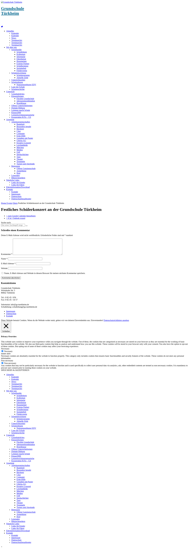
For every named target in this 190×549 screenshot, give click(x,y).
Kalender (15, 33)
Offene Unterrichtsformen (21, 105)
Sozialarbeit (21, 68)
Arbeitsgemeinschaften (20, 122)
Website (4, 268)
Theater (20, 159)
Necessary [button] (5, 349)
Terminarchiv (16, 40)
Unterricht (10, 91)
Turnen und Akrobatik (26, 164)
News (13, 38)
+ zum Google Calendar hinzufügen (21, 216)
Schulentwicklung (18, 73)
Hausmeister (22, 61)
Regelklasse (21, 103)
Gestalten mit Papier (25, 138)
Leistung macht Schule (20, 110)
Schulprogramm (23, 75)
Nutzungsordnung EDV (26, 84)
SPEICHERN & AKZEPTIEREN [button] (15, 370)
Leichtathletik (22, 145)
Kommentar (6, 254)
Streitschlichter (23, 154)
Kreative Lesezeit (24, 143)
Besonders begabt (24, 126)
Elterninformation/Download (18, 187)
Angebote (10, 119)
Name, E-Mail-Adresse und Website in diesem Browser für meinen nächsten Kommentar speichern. (44, 273)
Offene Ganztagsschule (26, 168)
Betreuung (15, 166)
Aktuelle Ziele (22, 78)
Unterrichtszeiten (18, 80)
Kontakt (9, 189)
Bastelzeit (20, 124)
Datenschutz (16, 196)
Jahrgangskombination (26, 101)
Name (4, 259)
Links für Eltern (17, 185)
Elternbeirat (21, 59)
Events (9, 203)
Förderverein (22, 71)
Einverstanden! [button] (97, 320)
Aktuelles (10, 31)
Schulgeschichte (18, 89)
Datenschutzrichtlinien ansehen (116, 320)
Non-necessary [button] (7, 360)
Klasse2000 (16, 112)
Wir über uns (11, 47)
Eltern (15, 203)
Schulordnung (17, 82)
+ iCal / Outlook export (15, 218)
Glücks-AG (21, 140)
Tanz (19, 157)
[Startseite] (2, 27)
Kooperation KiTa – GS (21, 117)
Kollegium (21, 54)
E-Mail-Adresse (8, 263)
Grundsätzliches (17, 94)
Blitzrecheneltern (18, 178)
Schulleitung (22, 52)
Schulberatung (22, 66)
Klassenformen (17, 96)
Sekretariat (21, 57)
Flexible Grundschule (25, 98)
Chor (19, 131)
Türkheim (12, 11)
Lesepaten (15, 175)
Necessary (8, 351)
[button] (95, 547)
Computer (21, 133)
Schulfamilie (16, 50)
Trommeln (21, 161)
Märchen (20, 147)
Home (4, 203)
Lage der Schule (18, 87)
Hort (18, 173)
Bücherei (20, 129)
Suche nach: (6, 222)
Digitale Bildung (18, 108)
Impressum (15, 194)
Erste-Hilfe (21, 136)
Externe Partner (23, 64)
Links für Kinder (18, 182)
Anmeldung (21, 171)
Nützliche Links (12, 180)
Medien (20, 150)
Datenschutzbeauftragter (21, 199)
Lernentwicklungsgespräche (22, 115)
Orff (18, 152)
